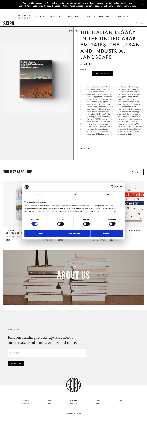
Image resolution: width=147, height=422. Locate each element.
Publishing (74, 16)
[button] (40, 16)
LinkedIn (25, 403)
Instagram (25, 400)
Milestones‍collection (23, 16)
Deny (40, 233)
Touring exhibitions (97, 16)
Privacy (97, 400)
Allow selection (73, 233)
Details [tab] (73, 194)
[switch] (60, 224)
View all (136, 172)
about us (73, 403)
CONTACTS (73, 400)
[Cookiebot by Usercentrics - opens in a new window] (113, 187)
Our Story (56, 16)
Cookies (121, 400)
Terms (98, 403)
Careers (49, 403)
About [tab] (107, 194)
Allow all (106, 233)
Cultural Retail (124, 16)
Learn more (73, 287)
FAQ (49, 400)
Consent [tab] (39, 194)
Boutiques (75, 31)
